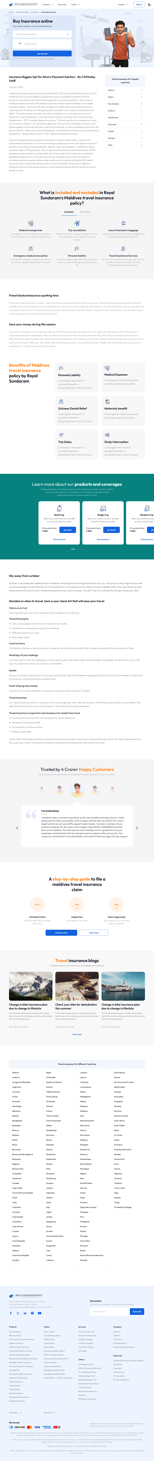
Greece (49, 1149)
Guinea (49, 1164)
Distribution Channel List (88, 1383)
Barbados (16, 1125)
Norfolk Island (86, 1183)
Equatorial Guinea (54, 1082)
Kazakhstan (51, 1221)
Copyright (117, 1368)
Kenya (49, 1226)
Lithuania (84, 1082)
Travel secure (14, 1385)
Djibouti (15, 1250)
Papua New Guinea (88, 1207)
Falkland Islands (53, 1092)
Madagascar (85, 1096)
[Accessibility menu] (149, 4)
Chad (14, 1197)
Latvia (49, 1255)
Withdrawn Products (87, 1399)
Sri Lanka (118, 1135)
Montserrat (85, 1149)
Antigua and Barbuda (21, 1082)
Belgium (15, 1135)
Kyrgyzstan (51, 1245)
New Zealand (113, 104)
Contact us (117, 1339)
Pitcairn (83, 1226)
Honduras (50, 1173)
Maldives (84, 1111)
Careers (116, 1335)
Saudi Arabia (119, 1087)
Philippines (85, 1221)
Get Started (42, 54)
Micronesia (85, 1135)
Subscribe (137, 1311)
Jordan (49, 1217)
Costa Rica (16, 1221)
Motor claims (49, 1331)
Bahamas (16, 1111)
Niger (110, 145)
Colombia (16, 1207)
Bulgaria (15, 1164)
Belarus (15, 1130)
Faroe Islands (52, 1096)
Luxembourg (85, 1087)
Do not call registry (121, 1380)
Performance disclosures (123, 1347)
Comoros (16, 1212)
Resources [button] (48, 1412)
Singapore (118, 1101)
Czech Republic (18, 1241)
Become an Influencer (87, 1391)
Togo (116, 1193)
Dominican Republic (20, 1255)
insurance (13, 156)
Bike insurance (15, 1335)
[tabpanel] (59, 523)
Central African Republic (22, 1193)
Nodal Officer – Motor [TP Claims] (58, 1378)
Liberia (83, 1077)
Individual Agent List (86, 1376)
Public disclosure (120, 1343)
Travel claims (49, 1343)
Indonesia (50, 1193)
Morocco (84, 1154)
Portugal (84, 1236)
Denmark (16, 1245)
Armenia (16, 1092)
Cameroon (16, 1178)
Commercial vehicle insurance (21, 1339)
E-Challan (82, 1351)
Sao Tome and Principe (124, 1082)
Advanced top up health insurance (23, 1358)
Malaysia (84, 1106)
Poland (83, 1231)
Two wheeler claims (52, 1335)
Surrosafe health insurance (20, 1374)
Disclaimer (117, 1364)
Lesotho (83, 1072)
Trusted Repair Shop (87, 1372)
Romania (84, 1245)
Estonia (49, 1087)
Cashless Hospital (85, 1343)
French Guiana (52, 1116)
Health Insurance (16, 1343)
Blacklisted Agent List (87, 1380)
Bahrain (15, 1116)
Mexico (83, 1130)
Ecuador (15, 1260)
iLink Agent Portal (85, 1364)
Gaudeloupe (113, 117)
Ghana (49, 1140)
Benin (14, 1144)
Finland (49, 1106)
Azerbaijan (17, 1106)
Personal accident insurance (21, 1366)
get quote (68, 530)
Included (68, 212)
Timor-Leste (119, 1188)
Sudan (116, 1140)
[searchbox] (16, 35)
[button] (25, 1331)
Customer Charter (86, 1347)
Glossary (82, 1395)
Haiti (48, 1169)
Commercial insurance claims (56, 1358)
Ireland (49, 1197)
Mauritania (85, 1125)
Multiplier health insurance (20, 1362)
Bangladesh (17, 1120)
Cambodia (16, 1173)
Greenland (50, 1154)
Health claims (49, 1339)
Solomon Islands (121, 1116)
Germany (50, 1135)
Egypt (48, 1072)
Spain (116, 1130)
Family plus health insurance (20, 1351)
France (49, 1111)
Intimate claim (61, 933)
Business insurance (17, 1401)
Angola (111, 131)
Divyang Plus (14, 1370)
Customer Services (86, 1331)
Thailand (118, 1183)
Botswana (16, 1159)
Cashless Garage (85, 1339)
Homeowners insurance (19, 1397)
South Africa (119, 1120)
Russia (83, 1250)
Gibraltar (50, 1144)
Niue (82, 1178)
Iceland (49, 1188)
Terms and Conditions (48, 58)
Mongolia (84, 1144)
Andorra (111, 110)
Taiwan (117, 1169)
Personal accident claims (54, 1351)
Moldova (83, 1140)
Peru (82, 1217)
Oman (83, 1193)
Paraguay (84, 1212)
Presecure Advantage (18, 1378)
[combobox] (42, 34)
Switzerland (119, 1159)
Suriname (118, 1144)
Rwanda (83, 1260)
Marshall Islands (87, 1120)
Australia (16, 1101)
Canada (15, 1183)
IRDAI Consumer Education (89, 1368)
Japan (48, 1212)
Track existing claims (52, 1366)
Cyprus (15, 1236)
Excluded (85, 212)
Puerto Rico (85, 1241)
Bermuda (16, 1149)
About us (117, 1331)
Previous (17, 828)
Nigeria (83, 1173)
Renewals (62, 4)
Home (11, 12)
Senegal (117, 1092)
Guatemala (51, 1159)
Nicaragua (112, 124)
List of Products (85, 1387)
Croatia (15, 1231)
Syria (116, 1164)
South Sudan (119, 1125)
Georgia (111, 138)
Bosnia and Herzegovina (22, 1154)
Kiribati (49, 1231)
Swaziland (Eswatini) (123, 1149)
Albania (111, 90)
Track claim (94, 933)
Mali (82, 1116)
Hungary (50, 1183)
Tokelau (117, 1197)
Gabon (111, 97)
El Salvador (51, 1077)
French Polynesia (53, 1120)
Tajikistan (118, 1173)
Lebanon (50, 1260)
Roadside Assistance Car (54, 1370)
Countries (34, 12)
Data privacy (118, 1372)
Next (137, 828)
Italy (48, 1207)
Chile (14, 1202)
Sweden (117, 1154)
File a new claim (50, 1362)
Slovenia (117, 1111)
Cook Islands (17, 1217)
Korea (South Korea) (54, 1236)
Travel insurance (22, 12)
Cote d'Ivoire (17, 1226)
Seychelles (118, 1096)
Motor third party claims (54, 1355)
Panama (83, 1202)
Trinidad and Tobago (123, 1207)
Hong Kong (51, 1178)
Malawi (83, 1101)
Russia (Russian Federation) (91, 1255)
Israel (48, 1202)
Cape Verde (17, 1188)
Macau (83, 1092)
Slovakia (117, 1106)
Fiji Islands (50, 1101)
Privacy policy (119, 1376)
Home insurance (16, 1393)
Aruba (15, 1096)
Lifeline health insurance (19, 1347)
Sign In (139, 4)
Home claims (49, 1347)
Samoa (117, 1077)
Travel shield (14, 1389)
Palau (82, 1197)
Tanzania (118, 1178)
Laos (48, 1250)
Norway (83, 1188)
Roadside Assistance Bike (54, 1374)
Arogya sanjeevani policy (19, 1355)
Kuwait (49, 1241)
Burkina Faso (17, 1169)
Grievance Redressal (87, 1335)
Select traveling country (26, 34)
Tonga (116, 1202)
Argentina (16, 1087)
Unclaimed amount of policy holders (128, 1360)
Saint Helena (119, 1072)
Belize (14, 1140)
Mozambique (85, 1159)
